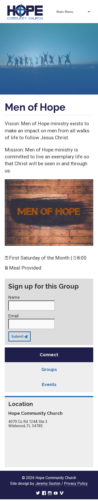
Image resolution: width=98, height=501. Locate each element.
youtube (56, 493)
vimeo (62, 493)
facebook (44, 493)
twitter (38, 493)
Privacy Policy (76, 483)
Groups (49, 369)
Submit (17, 336)
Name (14, 297)
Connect (49, 354)
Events (49, 384)
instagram (50, 493)
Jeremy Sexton (47, 483)
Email (13, 315)
